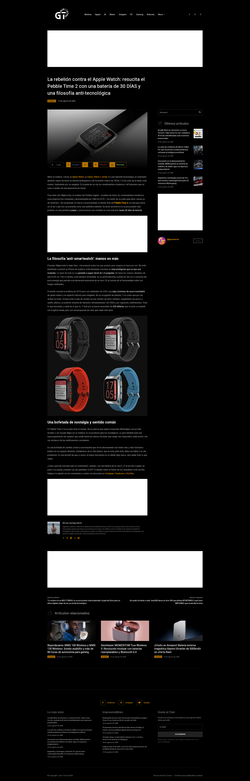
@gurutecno (173, 239)
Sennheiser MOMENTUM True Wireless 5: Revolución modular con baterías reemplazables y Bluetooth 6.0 (124, 648)
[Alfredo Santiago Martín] (53, 530)
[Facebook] (189, 14)
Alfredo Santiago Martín (72, 523)
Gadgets (51, 101)
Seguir (198, 241)
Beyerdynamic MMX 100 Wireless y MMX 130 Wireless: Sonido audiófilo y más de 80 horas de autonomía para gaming (71, 648)
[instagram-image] (165, 254)
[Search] (200, 112)
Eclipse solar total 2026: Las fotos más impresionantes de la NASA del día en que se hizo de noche (125, 747)
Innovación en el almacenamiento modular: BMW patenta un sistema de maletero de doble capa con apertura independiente (173, 165)
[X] (200, 14)
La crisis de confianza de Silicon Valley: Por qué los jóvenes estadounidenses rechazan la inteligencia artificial (173, 150)
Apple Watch (78, 177)
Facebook (119, 473)
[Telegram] (71, 537)
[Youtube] (79, 537)
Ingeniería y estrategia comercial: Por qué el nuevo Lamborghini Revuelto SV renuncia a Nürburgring (173, 181)
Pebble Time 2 (121, 202)
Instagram (109, 473)
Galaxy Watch (93, 177)
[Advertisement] (125, 48)
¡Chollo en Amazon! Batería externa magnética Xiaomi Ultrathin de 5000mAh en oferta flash (177, 648)
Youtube (146, 702)
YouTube (130, 473)
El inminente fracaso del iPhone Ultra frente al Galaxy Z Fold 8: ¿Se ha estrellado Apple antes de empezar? (123, 728)
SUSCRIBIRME (180, 734)
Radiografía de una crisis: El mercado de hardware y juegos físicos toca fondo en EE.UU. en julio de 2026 (125, 719)
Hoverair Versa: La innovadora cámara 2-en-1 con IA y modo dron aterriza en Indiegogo (123, 738)
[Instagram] (195, 14)
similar (104, 177)
